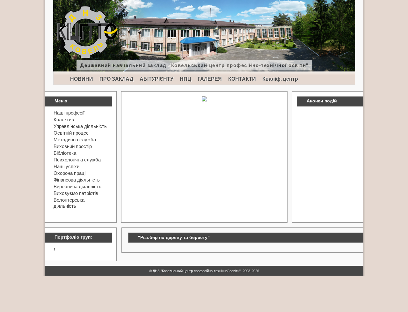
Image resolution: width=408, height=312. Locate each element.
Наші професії (69, 112)
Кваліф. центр (280, 79)
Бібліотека (65, 153)
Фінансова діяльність (77, 179)
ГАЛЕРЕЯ (210, 79)
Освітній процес (71, 133)
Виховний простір (73, 146)
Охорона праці (69, 173)
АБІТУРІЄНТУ (156, 79)
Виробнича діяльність (77, 186)
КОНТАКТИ (242, 79)
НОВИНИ (81, 79)
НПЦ (185, 79)
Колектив (64, 119)
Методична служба (75, 139)
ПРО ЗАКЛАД (116, 79)
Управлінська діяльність (80, 126)
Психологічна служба (77, 159)
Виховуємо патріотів (76, 193)
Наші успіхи (66, 166)
